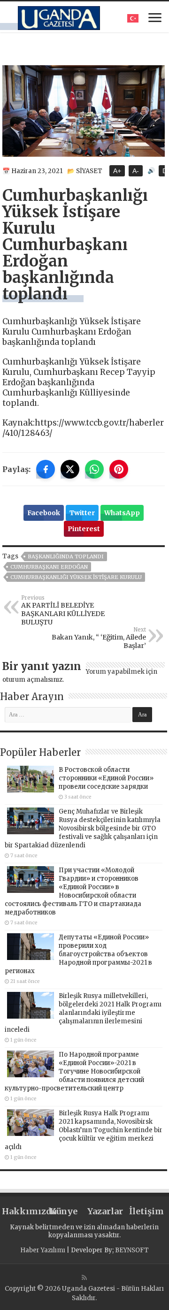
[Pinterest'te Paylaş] (118, 469)
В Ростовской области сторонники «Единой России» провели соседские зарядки (106, 778)
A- (135, 171)
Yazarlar (105, 1211)
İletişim (146, 1211)
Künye (63, 1211)
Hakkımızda (22, 1211)
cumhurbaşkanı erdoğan (49, 567)
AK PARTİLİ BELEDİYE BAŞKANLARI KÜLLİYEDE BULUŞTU (63, 610)
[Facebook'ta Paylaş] (45, 469)
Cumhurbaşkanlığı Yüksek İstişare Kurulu (76, 577)
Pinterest (84, 529)
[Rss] (84, 1277)
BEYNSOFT (132, 1250)
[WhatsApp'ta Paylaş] (94, 469)
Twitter (82, 513)
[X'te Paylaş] (70, 469)
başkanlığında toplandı (66, 556)
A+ (117, 171)
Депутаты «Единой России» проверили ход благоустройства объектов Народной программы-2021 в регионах (78, 954)
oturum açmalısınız (32, 680)
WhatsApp (122, 513)
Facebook (43, 513)
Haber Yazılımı (42, 1250)
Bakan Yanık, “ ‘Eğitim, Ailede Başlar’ (99, 638)
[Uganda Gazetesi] (59, 16)
